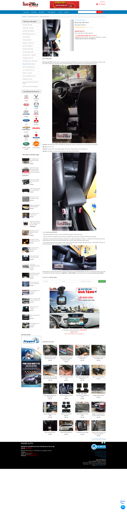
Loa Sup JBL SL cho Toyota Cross (34, 214)
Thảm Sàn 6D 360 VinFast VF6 (66, 363)
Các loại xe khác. (36, 147)
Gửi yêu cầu (102, 267)
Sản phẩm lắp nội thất (28, 49)
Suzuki (36, 140)
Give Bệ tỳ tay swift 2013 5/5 (92, 27)
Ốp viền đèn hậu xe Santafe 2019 (34, 248)
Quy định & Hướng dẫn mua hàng (98, 437)
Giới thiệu (33, 12)
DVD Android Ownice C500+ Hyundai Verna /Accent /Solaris (35, 223)
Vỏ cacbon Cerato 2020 (82, 418)
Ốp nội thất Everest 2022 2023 (50, 400)
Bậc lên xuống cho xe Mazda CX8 (35, 291)
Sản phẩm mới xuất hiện (28, 31)
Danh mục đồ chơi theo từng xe (30, 86)
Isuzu (36, 132)
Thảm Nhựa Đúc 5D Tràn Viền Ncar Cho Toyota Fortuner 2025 (66, 344)
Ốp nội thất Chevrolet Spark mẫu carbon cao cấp (35, 275)
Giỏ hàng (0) (101, 4)
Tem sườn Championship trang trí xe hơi (34, 266)
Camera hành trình (27, 40)
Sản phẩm (41, 12)
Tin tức (60, 12)
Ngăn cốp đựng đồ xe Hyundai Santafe (35, 205)
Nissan (26, 140)
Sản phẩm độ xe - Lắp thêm (29, 55)
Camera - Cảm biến (27, 73)
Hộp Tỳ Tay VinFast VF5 (98, 363)
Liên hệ (66, 12)
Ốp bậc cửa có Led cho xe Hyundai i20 (34, 282)
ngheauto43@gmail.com (100, 451)
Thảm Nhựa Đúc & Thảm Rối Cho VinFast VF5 (50, 343)
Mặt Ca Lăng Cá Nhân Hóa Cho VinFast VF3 (35, 299)
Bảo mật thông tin (102, 442)
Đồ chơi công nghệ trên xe (29, 67)
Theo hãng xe (51, 12)
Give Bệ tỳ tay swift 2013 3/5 (90, 27)
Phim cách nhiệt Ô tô (28, 46)
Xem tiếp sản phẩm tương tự (99, 425)
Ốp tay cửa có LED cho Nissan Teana (34, 197)
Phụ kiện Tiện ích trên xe (33, 16)
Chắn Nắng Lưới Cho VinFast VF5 (82, 343)
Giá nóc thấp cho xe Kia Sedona (34, 324)
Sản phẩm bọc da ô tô (28, 58)
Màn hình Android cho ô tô (29, 34)
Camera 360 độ (26, 37)
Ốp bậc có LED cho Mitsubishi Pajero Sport (34, 232)
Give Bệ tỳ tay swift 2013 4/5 (91, 27)
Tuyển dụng (103, 443)
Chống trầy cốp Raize (98, 381)
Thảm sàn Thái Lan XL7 (66, 418)
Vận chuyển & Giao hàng (100, 439)
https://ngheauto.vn (31, 441)
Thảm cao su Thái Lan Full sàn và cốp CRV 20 (98, 419)
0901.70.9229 (93, 35)
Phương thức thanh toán (100, 438)
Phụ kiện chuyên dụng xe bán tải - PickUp (31, 82)
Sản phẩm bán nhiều (27, 25)
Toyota (26, 100)
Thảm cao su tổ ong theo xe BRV (82, 382)
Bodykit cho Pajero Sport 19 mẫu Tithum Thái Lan (98, 400)
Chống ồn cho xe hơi (27, 79)
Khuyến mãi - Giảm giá (28, 28)
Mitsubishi (36, 124)
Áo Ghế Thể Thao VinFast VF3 (66, 382)
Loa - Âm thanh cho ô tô (28, 70)
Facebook (103, 428)
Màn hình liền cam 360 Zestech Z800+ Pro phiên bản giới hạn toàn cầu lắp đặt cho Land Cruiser (31, 170)
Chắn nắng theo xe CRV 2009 (82, 400)
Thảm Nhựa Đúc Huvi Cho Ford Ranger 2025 (98, 343)
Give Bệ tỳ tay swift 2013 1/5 (87, 27)
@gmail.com (34, 440)
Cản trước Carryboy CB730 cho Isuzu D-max (34, 181)
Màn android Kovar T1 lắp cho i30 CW (34, 256)
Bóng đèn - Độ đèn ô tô (28, 43)
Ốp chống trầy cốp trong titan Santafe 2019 (34, 160)
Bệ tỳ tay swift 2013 (50, 418)
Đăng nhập (102, 1)
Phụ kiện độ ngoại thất (28, 52)
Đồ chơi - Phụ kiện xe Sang (26, 148)
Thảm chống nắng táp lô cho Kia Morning (35, 189)
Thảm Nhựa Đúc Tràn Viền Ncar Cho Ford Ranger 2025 (50, 363)
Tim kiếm (99, 12)
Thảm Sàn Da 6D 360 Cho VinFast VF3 (50, 382)
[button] (45, 28)
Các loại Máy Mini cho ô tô (29, 76)
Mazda (36, 108)
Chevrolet (26, 132)
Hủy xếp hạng (86, 27)
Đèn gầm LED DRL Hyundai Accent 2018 (35, 240)
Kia (26, 108)
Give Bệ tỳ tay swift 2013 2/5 (89, 27)
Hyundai (26, 116)
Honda (36, 116)
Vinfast (36, 100)
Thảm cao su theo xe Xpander (66, 400)
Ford (26, 124)
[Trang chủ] (31, 4)
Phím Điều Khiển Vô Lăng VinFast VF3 (82, 363)
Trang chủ (26, 12)
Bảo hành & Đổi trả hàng (100, 441)
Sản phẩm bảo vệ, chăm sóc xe (30, 61)
